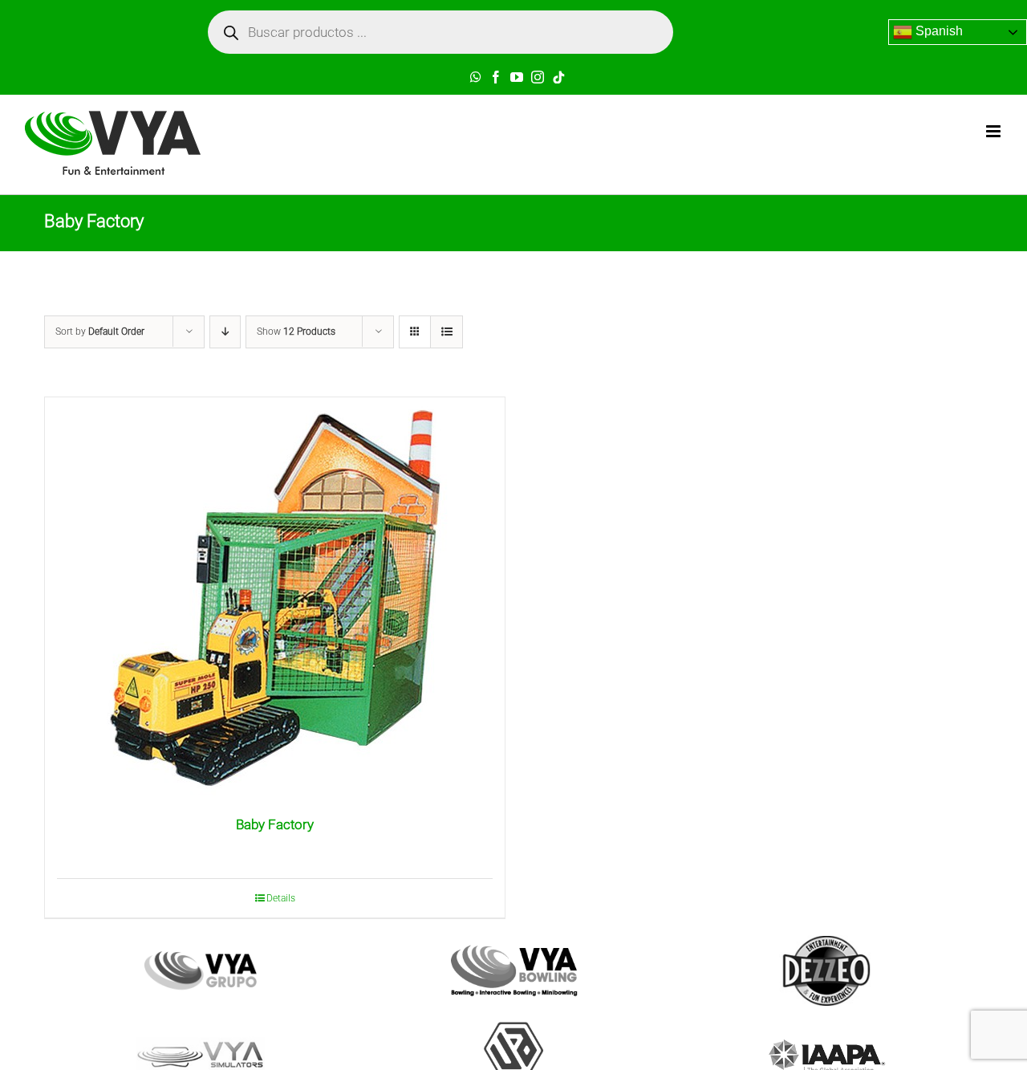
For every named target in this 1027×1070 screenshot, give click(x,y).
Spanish (937, 31)
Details (280, 898)
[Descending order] (225, 331)
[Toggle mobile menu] (994, 131)
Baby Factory (275, 824)
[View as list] (446, 332)
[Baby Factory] (275, 598)
